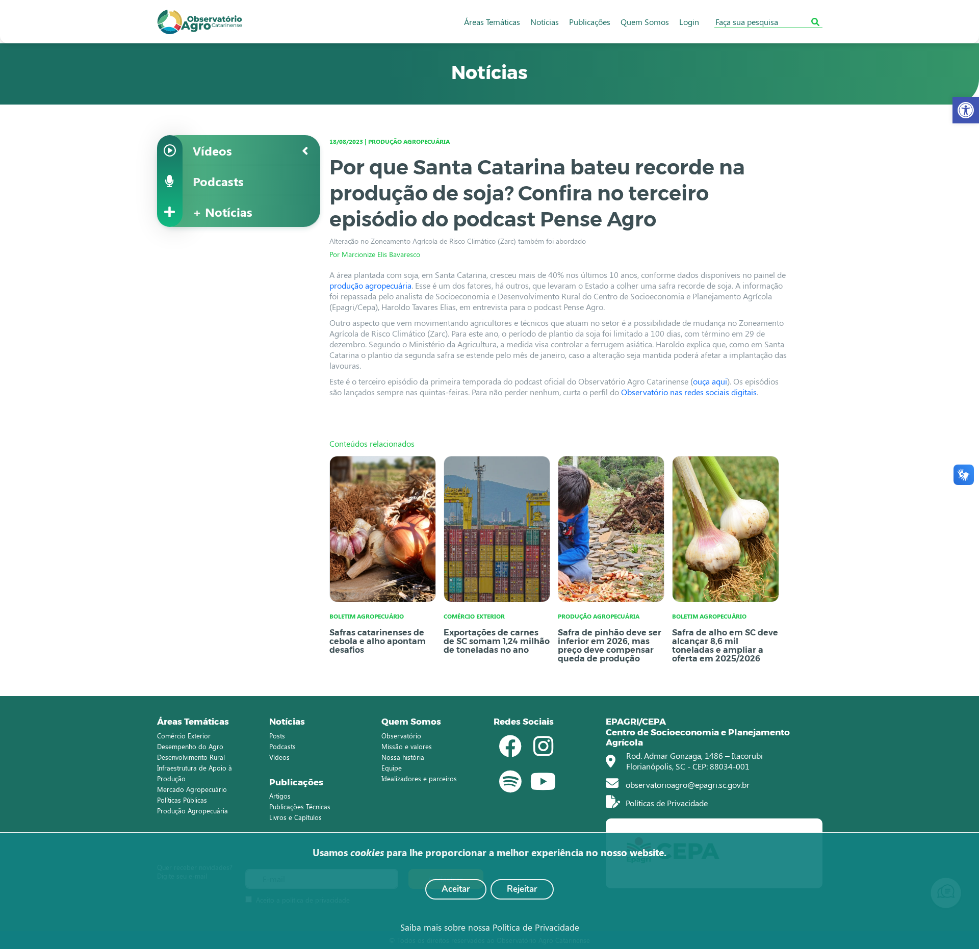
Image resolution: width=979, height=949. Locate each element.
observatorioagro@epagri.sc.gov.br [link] (687, 784)
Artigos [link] (280, 795)
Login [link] (689, 21)
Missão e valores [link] (406, 746)
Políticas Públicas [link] (182, 800)
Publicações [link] (589, 21)
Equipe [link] (391, 767)
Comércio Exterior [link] (184, 735)
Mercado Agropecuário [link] (192, 789)
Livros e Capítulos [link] (295, 817)
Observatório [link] (401, 735)
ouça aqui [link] (710, 381)
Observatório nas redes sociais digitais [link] (689, 392)
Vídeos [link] (279, 757)
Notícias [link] (544, 21)
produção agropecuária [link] (370, 285)
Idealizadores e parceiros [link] (419, 778)
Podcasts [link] (282, 746)
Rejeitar (522, 889)
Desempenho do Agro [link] (190, 746)
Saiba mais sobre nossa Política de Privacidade (489, 927)
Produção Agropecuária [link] (192, 810)
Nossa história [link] (402, 757)
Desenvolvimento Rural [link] (191, 757)
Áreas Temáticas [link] (492, 21)
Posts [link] (277, 735)
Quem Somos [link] (645, 21)
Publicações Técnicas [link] (299, 806)
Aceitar (456, 889)
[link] (965, 110)
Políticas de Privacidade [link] (666, 803)
